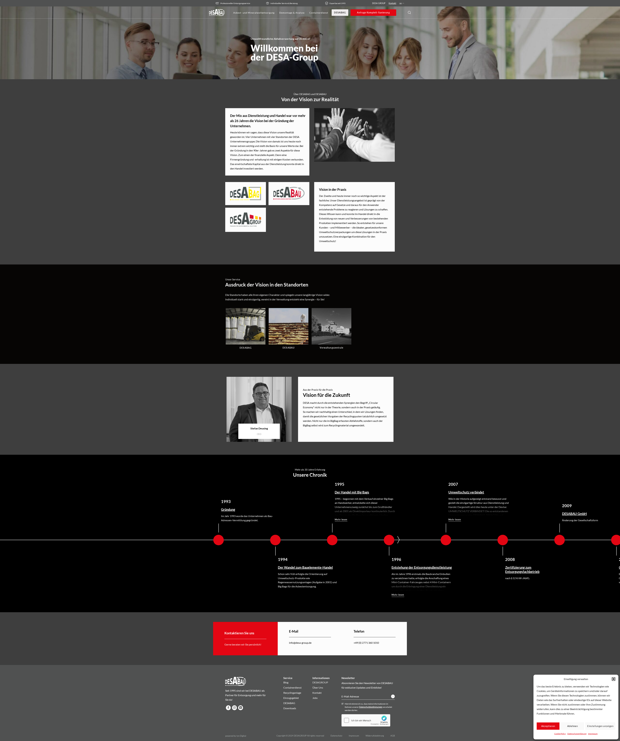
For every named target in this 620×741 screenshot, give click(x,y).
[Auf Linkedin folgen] (240, 707)
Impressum (593, 733)
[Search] (409, 12)
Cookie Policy (560, 733)
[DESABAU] (217, 12)
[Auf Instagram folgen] (234, 707)
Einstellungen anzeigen (600, 726)
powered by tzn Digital (235, 736)
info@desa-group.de (300, 642)
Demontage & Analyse (292, 12)
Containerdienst (318, 12)
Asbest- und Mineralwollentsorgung (253, 12)
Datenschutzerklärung (576, 733)
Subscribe (393, 696)
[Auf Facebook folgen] (228, 707)
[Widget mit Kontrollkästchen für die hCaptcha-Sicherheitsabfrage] (365, 720)
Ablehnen (572, 726)
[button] (613, 679)
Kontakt (392, 3)
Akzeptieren (548, 726)
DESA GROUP (378, 3)
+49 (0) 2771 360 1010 (366, 642)
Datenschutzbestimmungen (370, 707)
